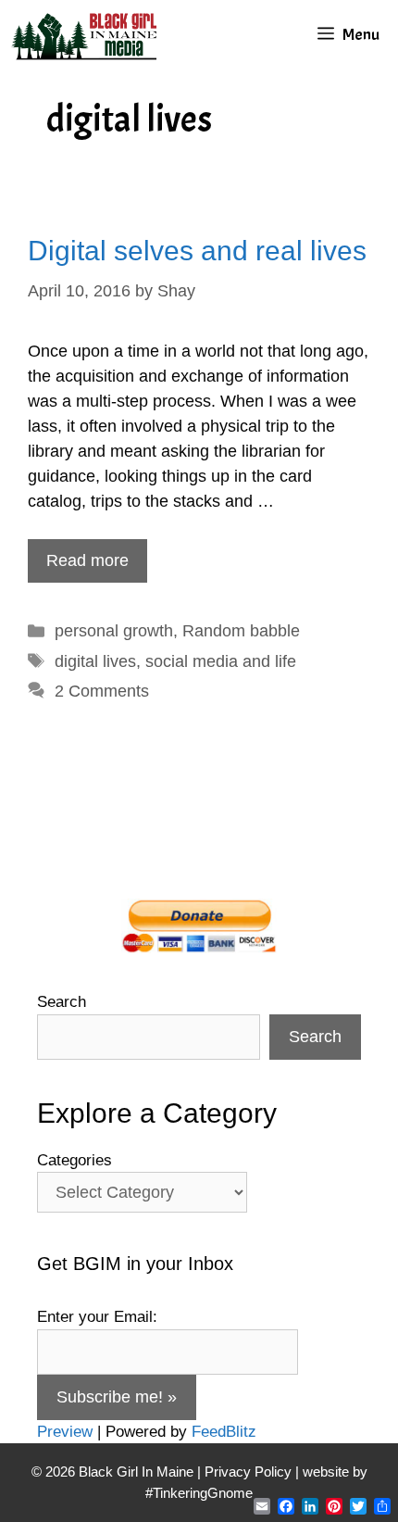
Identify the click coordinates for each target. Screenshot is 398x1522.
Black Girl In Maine (138, 1471)
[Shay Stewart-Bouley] (88, 34)
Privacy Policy (248, 1471)
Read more (87, 560)
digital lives (95, 661)
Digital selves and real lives (197, 250)
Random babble (241, 631)
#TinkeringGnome (199, 1493)
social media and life (220, 661)
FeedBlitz (224, 1431)
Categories (74, 1160)
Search (61, 1002)
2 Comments (102, 691)
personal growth (114, 631)
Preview (65, 1431)
